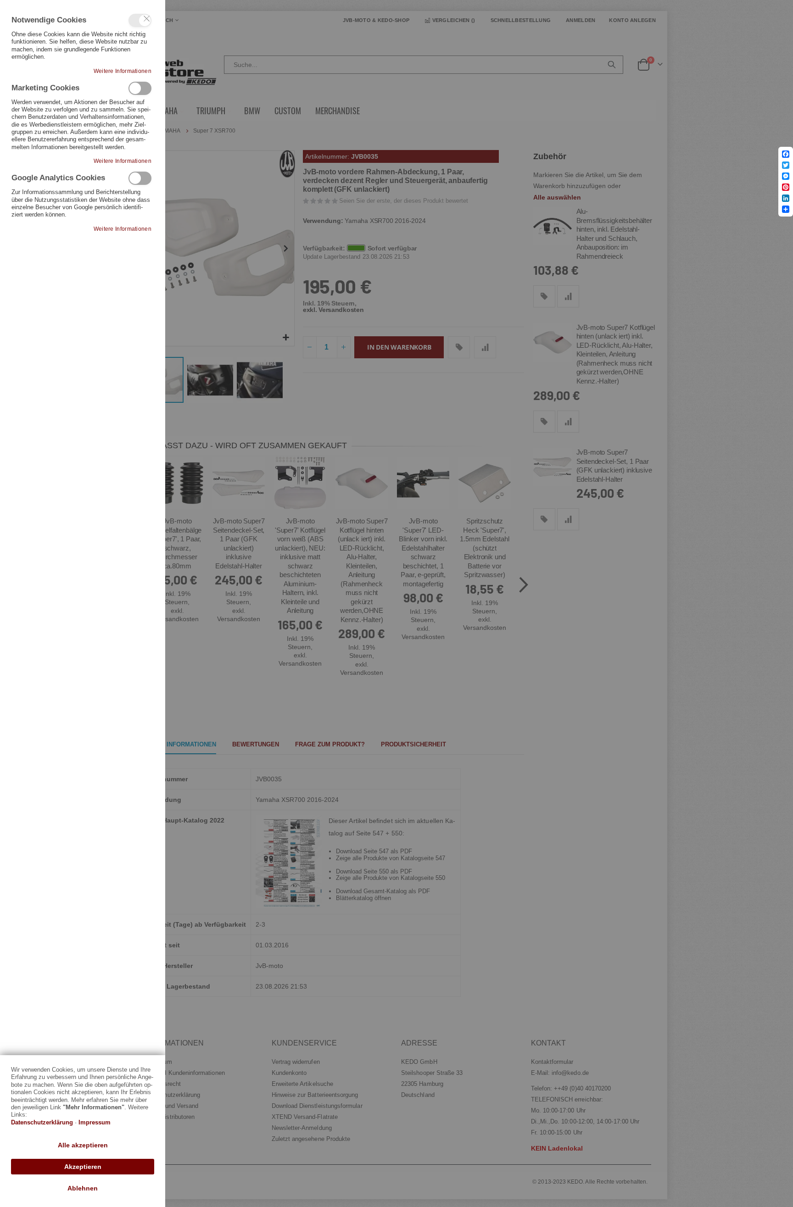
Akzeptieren (82, 1166)
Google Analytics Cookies (139, 178)
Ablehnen (82, 1188)
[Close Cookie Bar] (147, 19)
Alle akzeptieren (83, 1145)
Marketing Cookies (139, 88)
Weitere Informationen (122, 71)
